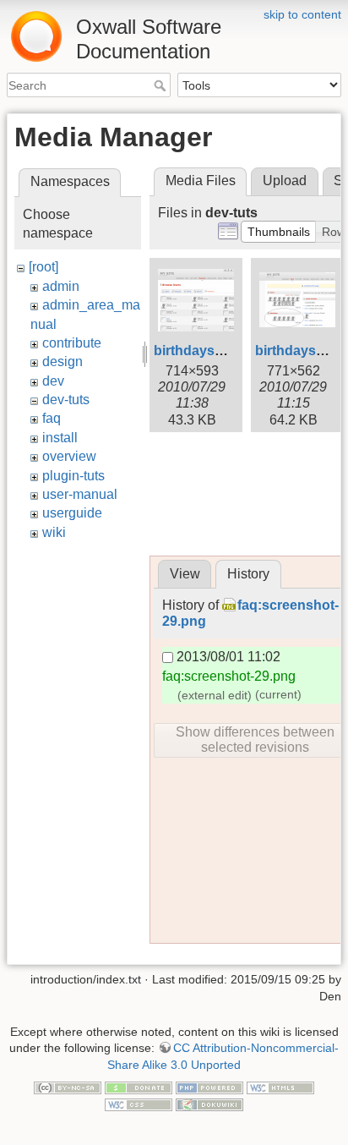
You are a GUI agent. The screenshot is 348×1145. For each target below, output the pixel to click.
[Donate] (138, 1087)
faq (51, 418)
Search (162, 85)
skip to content (302, 14)
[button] (279, 232)
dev (53, 381)
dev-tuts (66, 399)
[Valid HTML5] (280, 1087)
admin (60, 286)
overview (69, 456)
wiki (54, 532)
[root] (43, 267)
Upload (285, 180)
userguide (72, 513)
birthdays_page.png (218, 350)
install (60, 437)
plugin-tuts (73, 475)
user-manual (79, 494)
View (185, 574)
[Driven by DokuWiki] (209, 1103)
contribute (71, 343)
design (62, 361)
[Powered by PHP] (209, 1087)
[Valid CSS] (138, 1103)
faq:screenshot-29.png (229, 676)
